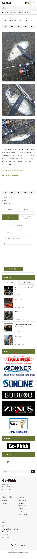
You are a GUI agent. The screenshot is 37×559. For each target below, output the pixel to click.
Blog (10, 16)
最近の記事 (10, 282)
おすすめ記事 (27, 282)
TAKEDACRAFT (22, 514)
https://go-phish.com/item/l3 (10, 175)
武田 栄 (10, 198)
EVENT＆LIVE (22, 500)
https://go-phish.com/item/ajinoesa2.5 (13, 170)
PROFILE (4, 500)
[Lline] (25, 26)
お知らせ (4, 526)
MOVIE (20, 511)
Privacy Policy (5, 534)
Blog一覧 (20, 508)
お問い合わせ (5, 537)
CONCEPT (4, 503)
